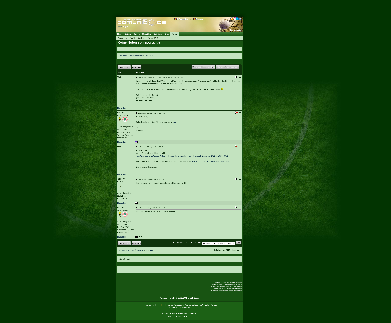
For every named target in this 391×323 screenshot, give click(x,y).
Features (169, 305)
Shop (167, 34)
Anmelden (122, 38)
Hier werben (147, 305)
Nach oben (121, 108)
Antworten (136, 67)
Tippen (137, 34)
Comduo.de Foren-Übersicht (130, 56)
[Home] (137, 22)
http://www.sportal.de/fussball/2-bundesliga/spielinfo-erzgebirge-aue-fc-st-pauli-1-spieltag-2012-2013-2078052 (182, 156)
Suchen (141, 38)
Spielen (128, 34)
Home (119, 34)
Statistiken (146, 34)
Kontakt (214, 305)
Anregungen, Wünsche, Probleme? (188, 305)
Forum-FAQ (153, 38)
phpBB (173, 298)
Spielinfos (158, 34)
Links (207, 305)
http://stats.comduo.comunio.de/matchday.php (211, 161)
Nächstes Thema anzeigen (227, 67)
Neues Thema (124, 67)
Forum (174, 34)
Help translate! (235, 30)
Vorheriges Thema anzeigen (203, 67)
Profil (132, 38)
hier (174, 122)
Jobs (155, 305)
